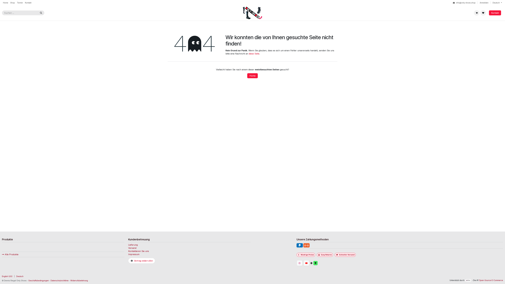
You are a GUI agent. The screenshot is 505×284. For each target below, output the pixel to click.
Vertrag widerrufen (143, 260)
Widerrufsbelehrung (79, 280)
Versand (132, 248)
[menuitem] (5, 2)
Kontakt (495, 13)
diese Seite (254, 53)
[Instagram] (299, 263)
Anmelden (484, 3)
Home (252, 75)
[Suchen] (41, 13)
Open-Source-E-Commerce (491, 280)
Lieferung (133, 245)
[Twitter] (321, 263)
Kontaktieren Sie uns (138, 251)
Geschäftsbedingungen (38, 280)
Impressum (133, 254)
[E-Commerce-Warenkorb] (476, 13)
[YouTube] (306, 263)
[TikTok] (311, 263)
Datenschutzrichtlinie (60, 280)
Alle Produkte (11, 254)
